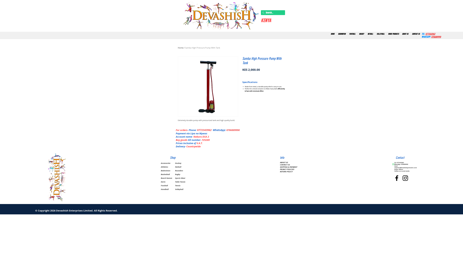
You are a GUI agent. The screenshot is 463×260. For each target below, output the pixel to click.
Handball (165, 189)
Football (164, 185)
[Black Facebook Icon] (396, 178)
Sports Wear (180, 178)
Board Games (166, 178)
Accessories (165, 163)
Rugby (177, 174)
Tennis (177, 185)
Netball (178, 167)
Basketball (165, 174)
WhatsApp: (219, 130)
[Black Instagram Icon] (405, 178)
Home (180, 47)
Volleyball (179, 189)
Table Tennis (180, 182)
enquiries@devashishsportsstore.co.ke (405, 168)
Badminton (165, 170)
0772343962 (205, 130)
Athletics (164, 167)
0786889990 (233, 130)
